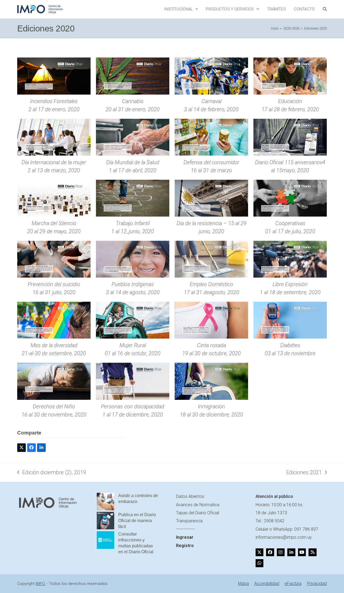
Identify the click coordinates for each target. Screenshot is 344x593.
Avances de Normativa (197, 504)
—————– (185, 529)
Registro (185, 545)
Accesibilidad (266, 583)
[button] (325, 9)
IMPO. (41, 583)
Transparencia (189, 520)
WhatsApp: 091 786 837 (295, 529)
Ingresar (185, 537)
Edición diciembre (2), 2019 (51, 472)
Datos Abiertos (190, 496)
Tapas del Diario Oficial (197, 512)
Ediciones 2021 (304, 472)
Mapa (243, 583)
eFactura (293, 583)
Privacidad (317, 583)
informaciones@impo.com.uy (284, 537)
